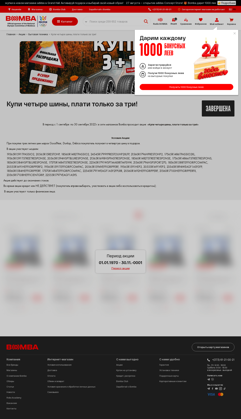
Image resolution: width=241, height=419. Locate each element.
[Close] (235, 33)
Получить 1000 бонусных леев (186, 87)
